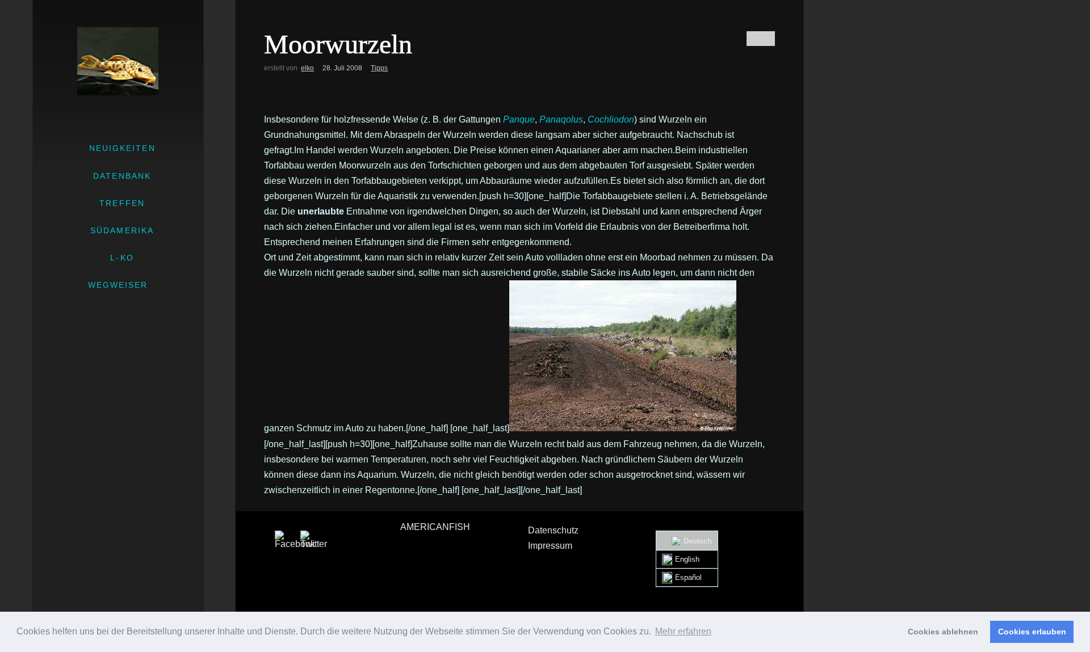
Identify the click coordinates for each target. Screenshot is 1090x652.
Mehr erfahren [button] (683, 631)
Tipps (379, 68)
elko (307, 68)
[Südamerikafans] (117, 61)
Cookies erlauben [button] (1032, 631)
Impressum (550, 545)
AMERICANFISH (435, 527)
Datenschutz (553, 530)
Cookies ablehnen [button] (943, 631)
